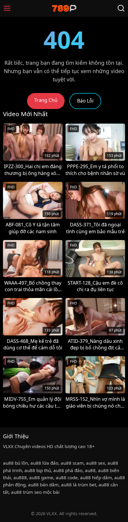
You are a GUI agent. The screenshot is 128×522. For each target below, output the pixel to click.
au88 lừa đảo (44, 463)
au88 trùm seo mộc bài (35, 492)
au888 (20, 477)
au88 (90, 470)
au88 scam (72, 463)
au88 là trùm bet (78, 485)
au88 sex (95, 463)
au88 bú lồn (15, 463)
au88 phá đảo (67, 470)
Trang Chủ (45, 100)
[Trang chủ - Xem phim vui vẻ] (64, 8)
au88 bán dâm (43, 485)
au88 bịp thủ (37, 470)
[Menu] (7, 8)
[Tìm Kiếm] (121, 8)
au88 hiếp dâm (96, 477)
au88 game (41, 477)
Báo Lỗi (85, 100)
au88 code (67, 477)
